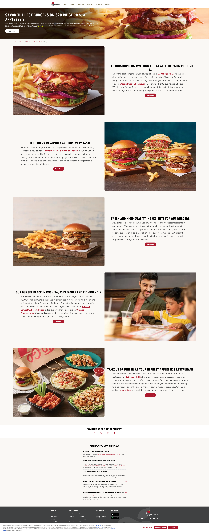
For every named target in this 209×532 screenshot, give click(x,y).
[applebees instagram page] (150, 518)
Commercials (72, 521)
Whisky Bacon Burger (118, 466)
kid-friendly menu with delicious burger (108, 455)
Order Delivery (54, 516)
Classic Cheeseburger (89, 466)
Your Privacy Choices (147, 527)
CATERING (89, 4)
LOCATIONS (81, 4)
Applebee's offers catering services (95, 496)
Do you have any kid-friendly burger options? (96, 451)
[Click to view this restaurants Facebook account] (94, 433)
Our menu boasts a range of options (60, 150)
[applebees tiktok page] (157, 518)
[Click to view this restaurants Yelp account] (115, 433)
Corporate (81, 516)
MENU (65, 4)
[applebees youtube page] (154, 518)
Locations (15, 42)
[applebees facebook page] (142, 518)
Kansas (22, 42)
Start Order (12, 31)
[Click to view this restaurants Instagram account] (108, 433)
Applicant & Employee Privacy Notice (101, 517)
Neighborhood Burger (102, 466)
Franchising (81, 514)
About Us (71, 514)
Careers (98, 514)
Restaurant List (54, 519)
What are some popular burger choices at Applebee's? (99, 461)
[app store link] (115, 514)
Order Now (58, 321)
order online (125, 390)
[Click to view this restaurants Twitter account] (101, 433)
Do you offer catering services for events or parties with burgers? (103, 492)
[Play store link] (115, 517)
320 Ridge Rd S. (37, 42)
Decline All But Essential (160, 527)
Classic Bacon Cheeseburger (133, 83)
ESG (80, 521)
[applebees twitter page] (146, 518)
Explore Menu (58, 169)
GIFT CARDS (99, 4)
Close (173, 527)
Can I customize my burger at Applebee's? (95, 472)
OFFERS (72, 4)
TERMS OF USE (98, 525)
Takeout (52, 514)
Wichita (28, 42)
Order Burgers (150, 95)
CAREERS (107, 4)
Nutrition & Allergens (56, 521)
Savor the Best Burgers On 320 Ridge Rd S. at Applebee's (46, 17)
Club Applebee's (83, 519)
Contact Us (71, 516)
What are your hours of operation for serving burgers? (99, 481)
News (70, 519)
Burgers (46, 42)
